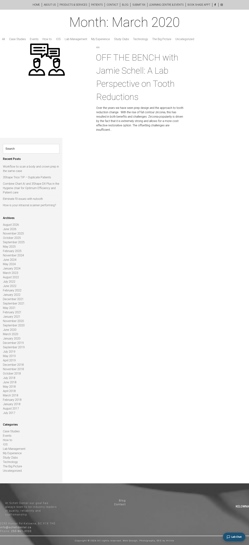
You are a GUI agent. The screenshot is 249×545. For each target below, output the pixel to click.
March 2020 (10, 334)
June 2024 (9, 259)
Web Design (130, 541)
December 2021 (13, 299)
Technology (140, 39)
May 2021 (9, 308)
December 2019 (13, 343)
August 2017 (11, 408)
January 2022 (11, 294)
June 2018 (9, 382)
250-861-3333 (21, 531)
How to (47, 39)
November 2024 (13, 255)
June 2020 (9, 329)
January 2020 (11, 338)
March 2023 (10, 273)
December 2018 (13, 364)
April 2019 (9, 360)
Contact (112, 4)
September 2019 (14, 347)
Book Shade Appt (199, 4)
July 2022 (9, 281)
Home (36, 4)
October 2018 (12, 373)
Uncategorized (184, 39)
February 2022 (12, 290)
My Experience (100, 39)
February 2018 (12, 400)
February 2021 (12, 312)
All (3, 39)
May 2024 (9, 264)
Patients (97, 4)
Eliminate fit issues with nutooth (23, 199)
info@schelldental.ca (15, 527)
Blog (125, 4)
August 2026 (11, 224)
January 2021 (11, 316)
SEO (159, 541)
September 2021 (14, 303)
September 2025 (14, 242)
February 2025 (12, 251)
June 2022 (9, 286)
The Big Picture (161, 39)
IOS (58, 39)
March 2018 (10, 395)
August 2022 (11, 277)
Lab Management (76, 39)
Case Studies (17, 39)
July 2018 (9, 378)
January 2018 (11, 404)
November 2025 (13, 233)
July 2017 (9, 413)
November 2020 (13, 321)
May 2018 (9, 386)
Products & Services (73, 4)
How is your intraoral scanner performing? (29, 205)
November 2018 (13, 369)
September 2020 (14, 325)
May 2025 (9, 246)
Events (34, 39)
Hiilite (170, 541)
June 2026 (9, 229)
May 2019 (9, 356)
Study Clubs (121, 39)
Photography (147, 541)
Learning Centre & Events (166, 4)
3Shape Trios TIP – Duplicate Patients (27, 177)
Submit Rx (138, 4)
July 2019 (9, 351)
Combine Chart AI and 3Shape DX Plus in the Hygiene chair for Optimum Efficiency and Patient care (31, 188)
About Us (50, 4)
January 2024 (11, 268)
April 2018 (9, 391)
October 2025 (12, 238)
